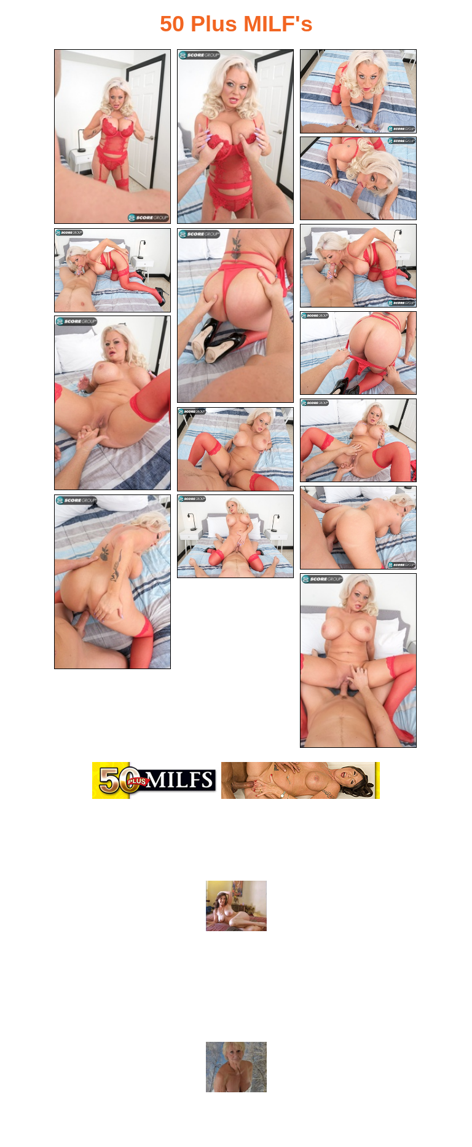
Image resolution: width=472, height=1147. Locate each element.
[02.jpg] (235, 136)
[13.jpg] (112, 581)
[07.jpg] (235, 315)
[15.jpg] (358, 660)
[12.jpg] (358, 528)
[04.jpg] (358, 179)
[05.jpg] (358, 266)
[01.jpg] (112, 136)
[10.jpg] (358, 441)
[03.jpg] (358, 91)
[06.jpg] (112, 270)
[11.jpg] (235, 449)
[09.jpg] (112, 403)
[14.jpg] (235, 536)
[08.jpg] (358, 353)
